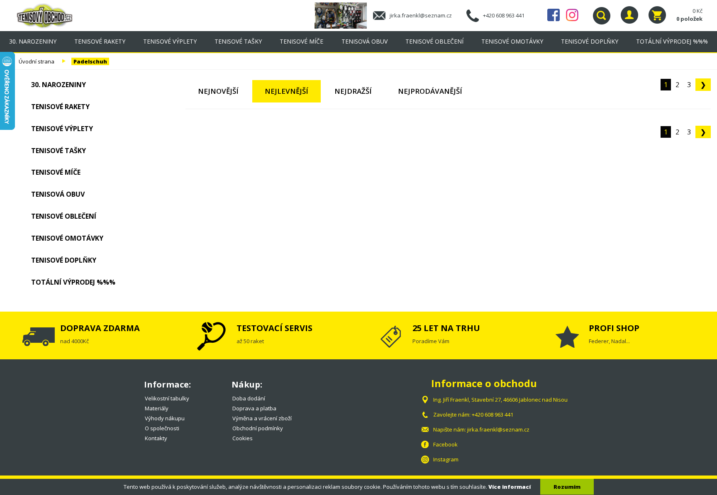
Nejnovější (218, 91)
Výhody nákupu (165, 418)
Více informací (509, 486)
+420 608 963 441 (503, 15)
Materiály (156, 408)
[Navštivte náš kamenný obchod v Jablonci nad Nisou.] (344, 15)
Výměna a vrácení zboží (262, 418)
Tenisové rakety (99, 41)
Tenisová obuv (364, 41)
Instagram (572, 15)
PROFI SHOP (614, 328)
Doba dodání (248, 398)
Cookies (242, 438)
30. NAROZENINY (32, 41)
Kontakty (156, 438)
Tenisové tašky (238, 41)
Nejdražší (353, 91)
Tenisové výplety (170, 41)
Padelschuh (90, 61)
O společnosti (162, 428)
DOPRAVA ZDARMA (100, 328)
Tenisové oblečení (434, 41)
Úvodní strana (36, 61)
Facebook (553, 15)
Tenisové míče (301, 41)
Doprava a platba (254, 408)
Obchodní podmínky (257, 428)
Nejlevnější (286, 91)
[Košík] (657, 15)
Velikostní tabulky (167, 398)
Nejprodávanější (430, 91)
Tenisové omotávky (512, 41)
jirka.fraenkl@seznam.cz (421, 15)
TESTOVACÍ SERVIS (274, 328)
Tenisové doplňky (589, 41)
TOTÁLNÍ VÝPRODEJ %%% (672, 41)
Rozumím (567, 486)
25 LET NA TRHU (446, 328)
